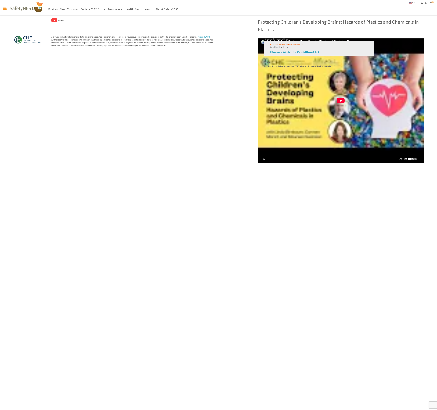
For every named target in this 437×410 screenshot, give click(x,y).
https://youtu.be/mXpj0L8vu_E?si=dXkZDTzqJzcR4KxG (294, 52)
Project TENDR (203, 37)
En (413, 3)
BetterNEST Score (93, 10)
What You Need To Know (63, 10)
